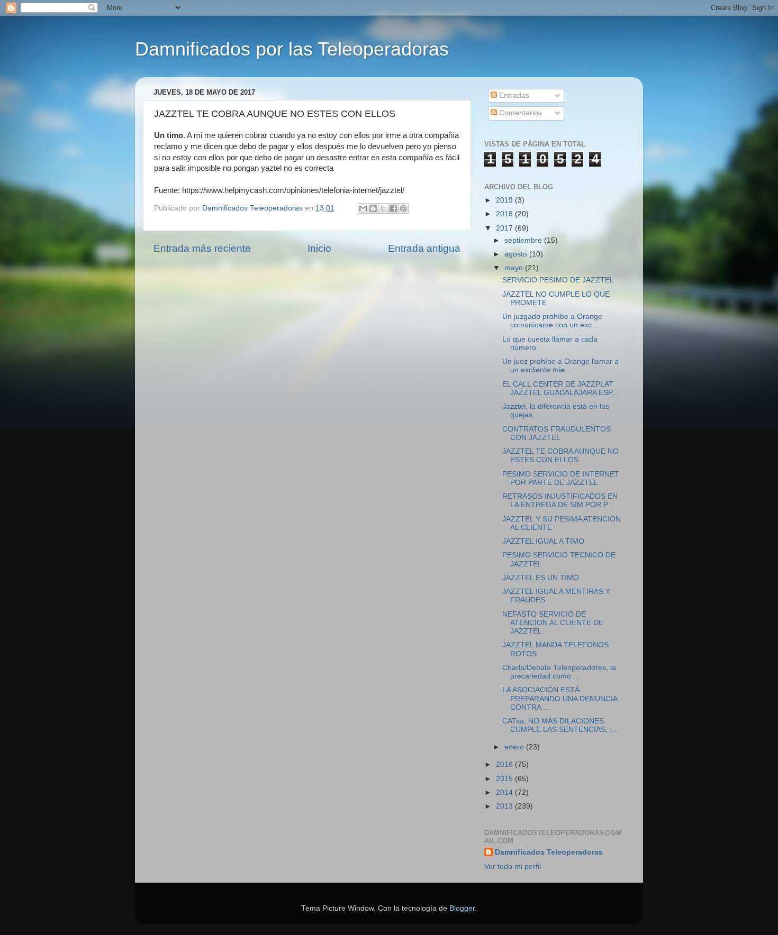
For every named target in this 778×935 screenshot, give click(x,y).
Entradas (513, 95)
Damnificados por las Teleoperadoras (292, 49)
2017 (505, 228)
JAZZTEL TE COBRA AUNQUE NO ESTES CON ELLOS (560, 455)
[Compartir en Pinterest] (403, 208)
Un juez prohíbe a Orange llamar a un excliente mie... (560, 366)
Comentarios (519, 113)
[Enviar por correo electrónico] (363, 208)
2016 (505, 764)
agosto (516, 254)
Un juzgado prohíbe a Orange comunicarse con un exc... (552, 321)
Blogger (462, 908)
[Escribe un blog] (373, 208)
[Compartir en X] (383, 208)
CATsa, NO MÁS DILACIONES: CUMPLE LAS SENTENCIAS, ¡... (560, 725)
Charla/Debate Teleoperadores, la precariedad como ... (559, 672)
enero (515, 747)
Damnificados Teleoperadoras (549, 852)
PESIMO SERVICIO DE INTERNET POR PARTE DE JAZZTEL (560, 478)
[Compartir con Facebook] (393, 208)
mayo (514, 268)
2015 (505, 779)
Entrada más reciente (202, 248)
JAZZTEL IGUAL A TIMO (543, 541)
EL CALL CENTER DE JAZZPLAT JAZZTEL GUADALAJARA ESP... (560, 388)
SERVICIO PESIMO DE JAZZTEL (558, 280)
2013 (505, 806)
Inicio (319, 248)
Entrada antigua (424, 248)
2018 (505, 214)
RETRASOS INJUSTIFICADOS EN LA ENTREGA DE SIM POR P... (560, 500)
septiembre (524, 240)
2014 (505, 792)
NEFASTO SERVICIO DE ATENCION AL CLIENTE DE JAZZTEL (552, 622)
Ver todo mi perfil (512, 866)
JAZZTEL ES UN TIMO (540, 578)
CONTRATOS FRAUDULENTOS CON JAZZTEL (556, 433)
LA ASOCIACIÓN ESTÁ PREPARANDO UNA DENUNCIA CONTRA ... (559, 698)
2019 (505, 200)
